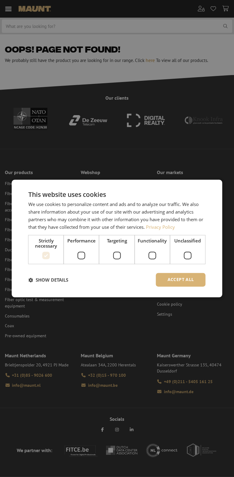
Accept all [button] (181, 280)
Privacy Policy (160, 227)
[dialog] (117, 238)
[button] (48, 279)
